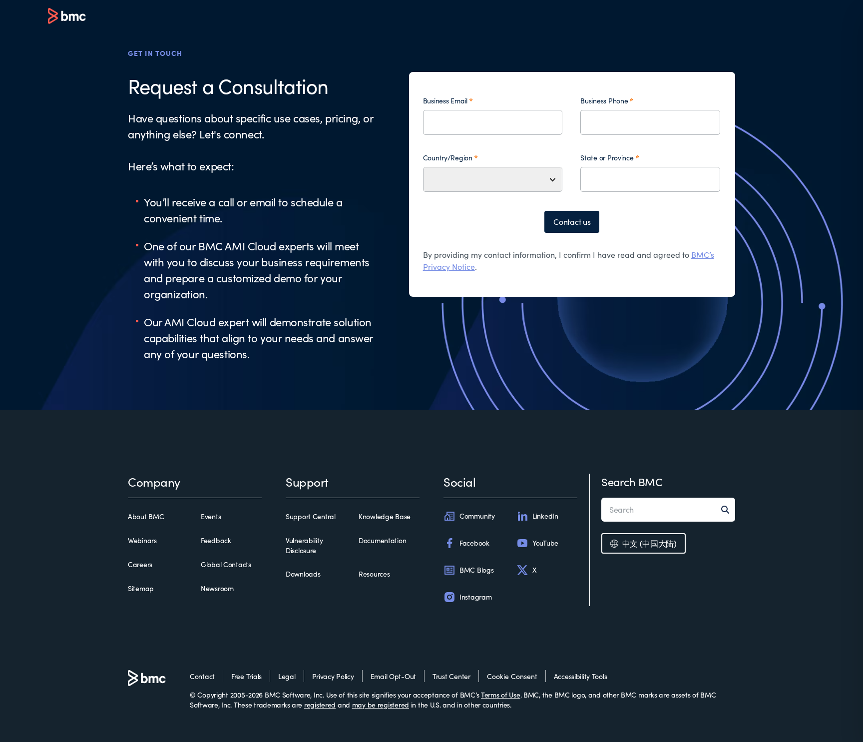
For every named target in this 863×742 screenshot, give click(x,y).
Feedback (216, 540)
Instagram (475, 597)
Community (476, 516)
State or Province (606, 157)
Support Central (311, 516)
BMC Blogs (476, 570)
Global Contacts (226, 564)
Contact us (571, 221)
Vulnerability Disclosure (304, 545)
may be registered (380, 705)
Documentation (382, 540)
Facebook (474, 543)
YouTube (545, 543)
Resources (374, 574)
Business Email (445, 100)
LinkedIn (545, 516)
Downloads (303, 574)
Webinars (142, 540)
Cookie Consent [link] (512, 676)
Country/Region (447, 157)
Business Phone (604, 100)
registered (320, 705)
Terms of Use (500, 695)
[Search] (728, 510)
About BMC (146, 516)
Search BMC (632, 481)
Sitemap (141, 588)
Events (211, 516)
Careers (140, 564)
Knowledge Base (385, 516)
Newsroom (217, 588)
